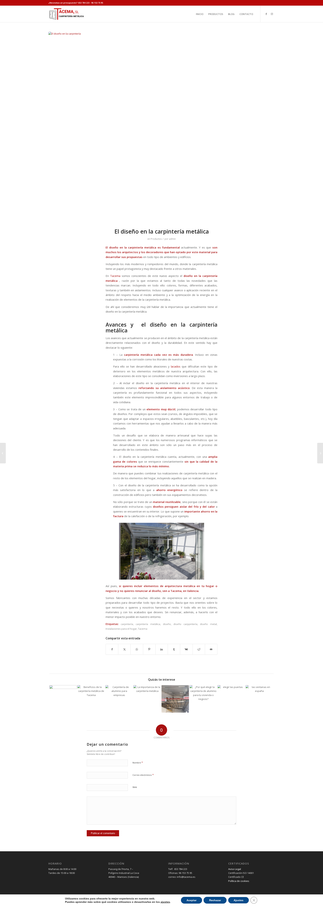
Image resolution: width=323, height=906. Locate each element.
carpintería (127, 624)
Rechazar (215, 900)
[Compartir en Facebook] (112, 649)
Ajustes (238, 900)
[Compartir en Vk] (186, 649)
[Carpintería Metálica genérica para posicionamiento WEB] (3, 453)
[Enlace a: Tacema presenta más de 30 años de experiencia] (63, 699)
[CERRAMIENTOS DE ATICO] (161, 127)
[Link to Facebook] (266, 14)
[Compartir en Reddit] (199, 649)
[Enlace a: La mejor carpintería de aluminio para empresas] (119, 699)
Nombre (138, 762)
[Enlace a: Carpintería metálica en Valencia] (259, 699)
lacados (175, 366)
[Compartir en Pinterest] (149, 649)
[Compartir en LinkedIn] (162, 649)
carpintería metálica (148, 624)
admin (172, 238)
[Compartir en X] (124, 649)
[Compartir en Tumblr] (174, 649)
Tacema (114, 276)
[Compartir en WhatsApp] (137, 649)
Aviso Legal (234, 869)
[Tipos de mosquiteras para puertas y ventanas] (320, 453)
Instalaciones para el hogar (121, 628)
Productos (156, 238)
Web (135, 787)
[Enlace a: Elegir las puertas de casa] (231, 699)
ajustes (165, 901)
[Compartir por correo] (211, 649)
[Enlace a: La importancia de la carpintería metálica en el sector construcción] (147, 699)
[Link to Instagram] (272, 14)
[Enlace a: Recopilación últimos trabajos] (175, 699)
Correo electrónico (143, 775)
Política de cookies (238, 881)
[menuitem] (199, 14)
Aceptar (191, 900)
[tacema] (66, 14)
